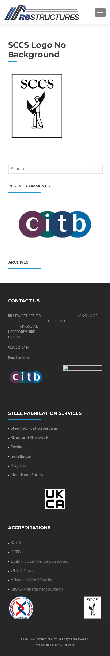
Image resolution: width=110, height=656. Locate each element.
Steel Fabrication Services (34, 428)
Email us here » (19, 358)
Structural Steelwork (29, 437)
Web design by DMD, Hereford (55, 644)
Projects (18, 465)
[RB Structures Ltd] (41, 12)
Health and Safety (27, 474)
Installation (21, 455)
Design (17, 446)
